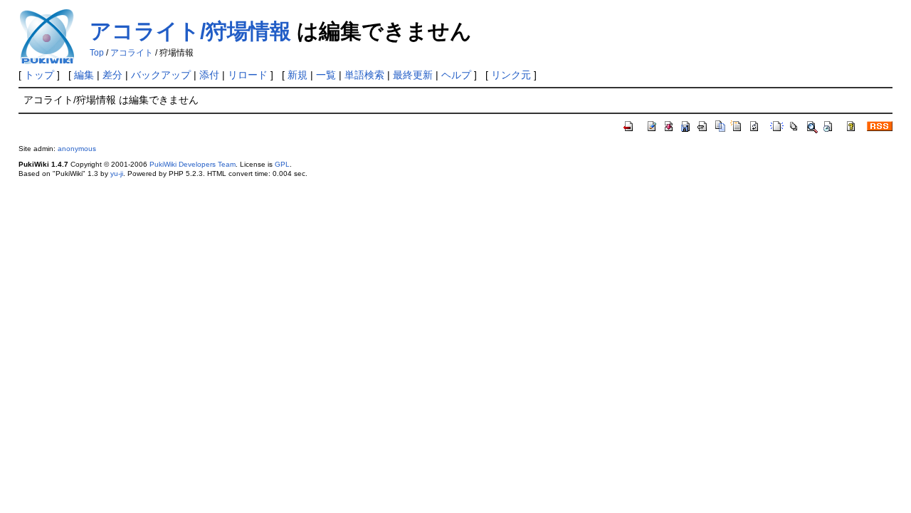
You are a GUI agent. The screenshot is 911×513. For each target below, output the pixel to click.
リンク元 (511, 75)
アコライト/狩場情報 (190, 31)
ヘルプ (456, 75)
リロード (248, 75)
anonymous (77, 148)
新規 (297, 75)
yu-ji (116, 173)
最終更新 (413, 75)
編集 (84, 75)
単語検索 (364, 75)
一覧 (326, 75)
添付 (209, 75)
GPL (282, 164)
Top (97, 52)
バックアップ (161, 75)
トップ (39, 75)
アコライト (131, 52)
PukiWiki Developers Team (192, 164)
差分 (112, 75)
